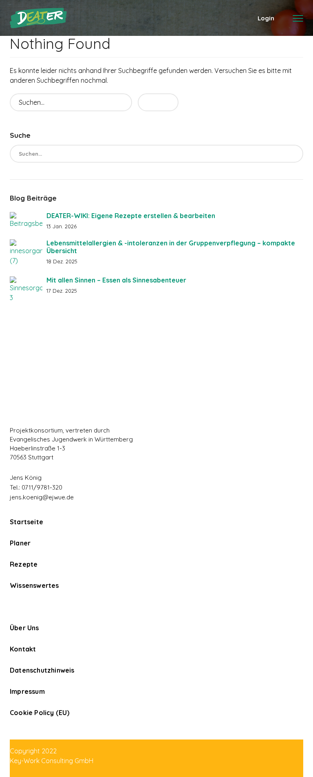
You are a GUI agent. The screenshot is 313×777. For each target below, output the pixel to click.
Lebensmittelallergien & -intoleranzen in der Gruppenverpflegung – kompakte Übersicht (170, 247)
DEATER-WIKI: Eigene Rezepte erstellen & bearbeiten (130, 216)
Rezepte (23, 564)
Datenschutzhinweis (42, 670)
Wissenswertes (34, 585)
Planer (20, 543)
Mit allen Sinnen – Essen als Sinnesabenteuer (116, 280)
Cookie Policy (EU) (40, 713)
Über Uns (24, 628)
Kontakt (23, 649)
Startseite (26, 522)
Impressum (27, 691)
